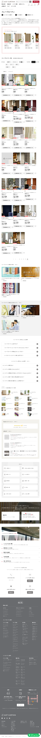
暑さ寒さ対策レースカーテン (23, 660)
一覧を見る (16, 264)
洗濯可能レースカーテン (18, 667)
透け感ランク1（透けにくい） (33, 660)
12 (23, 259)
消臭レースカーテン (23, 670)
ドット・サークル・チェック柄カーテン (25, 632)
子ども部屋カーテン (5, 637)
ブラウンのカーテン (15, 642)
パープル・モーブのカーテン (15, 635)
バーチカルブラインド (19, 611)
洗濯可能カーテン (34, 636)
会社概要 (3, 736)
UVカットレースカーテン (23, 681)
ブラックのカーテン (15, 651)
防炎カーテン (34, 634)
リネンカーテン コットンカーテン (5, 630)
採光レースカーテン (23, 673)
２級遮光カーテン (34, 628)
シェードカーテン (5, 614)
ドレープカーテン (11, 9)
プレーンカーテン (5, 624)
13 (25, 259)
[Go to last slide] (36, 692)
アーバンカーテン (5, 635)
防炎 (20, 118)
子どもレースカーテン (6, 669)
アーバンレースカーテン (6, 667)
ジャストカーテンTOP (5, 9)
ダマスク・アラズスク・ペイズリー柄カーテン (25, 638)
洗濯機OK (3, 92)
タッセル (30, 609)
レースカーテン (5, 611)
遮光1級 (26, 118)
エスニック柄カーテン (25, 641)
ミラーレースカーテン (18, 675)
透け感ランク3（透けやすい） (33, 664)
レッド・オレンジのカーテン (15, 625)
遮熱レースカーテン (18, 673)
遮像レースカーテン (18, 684)
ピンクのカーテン (15, 637)
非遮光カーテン (34, 633)
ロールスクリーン (18, 614)
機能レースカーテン (6, 670)
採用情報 (6, 736)
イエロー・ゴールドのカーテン (15, 627)
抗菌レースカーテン (18, 678)
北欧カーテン (5, 628)
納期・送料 (12, 729)
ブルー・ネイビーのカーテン (15, 632)
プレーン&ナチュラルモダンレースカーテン (7, 663)
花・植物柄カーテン (25, 635)
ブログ (8, 6)
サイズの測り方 (19, 14)
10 (19, 259)
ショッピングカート (4, 726)
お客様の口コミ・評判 (23, 721)
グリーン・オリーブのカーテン (15, 630)
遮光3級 (26, 170)
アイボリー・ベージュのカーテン (15, 639)
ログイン (35, 5)
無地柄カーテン (24, 624)
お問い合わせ (36, 1)
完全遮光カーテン (34, 631)
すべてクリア (11, 71)
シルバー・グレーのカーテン (15, 646)
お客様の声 (4, 6)
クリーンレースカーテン (23, 664)
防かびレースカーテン (18, 670)
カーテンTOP (13, 6)
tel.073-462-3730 (11, 577)
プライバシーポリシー (18, 736)
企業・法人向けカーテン (23, 722)
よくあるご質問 (13, 721)
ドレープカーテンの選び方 (8, 14)
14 (27, 259)
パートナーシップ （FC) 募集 (34, 726)
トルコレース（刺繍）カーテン (7, 660)
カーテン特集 (15, 4)
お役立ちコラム (21, 4)
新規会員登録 (3, 721)
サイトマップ (24, 736)
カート (38, 5)
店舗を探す (9, 4)
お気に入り (32, 5)
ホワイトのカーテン (15, 649)
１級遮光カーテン (34, 626)
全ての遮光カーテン (34, 625)
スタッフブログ (32, 725)
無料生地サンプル (30, 14)
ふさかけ (30, 611)
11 (21, 259)
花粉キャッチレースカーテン (23, 678)
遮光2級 (14, 119)
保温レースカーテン (18, 681)
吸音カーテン (34, 639)
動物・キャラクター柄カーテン (25, 644)
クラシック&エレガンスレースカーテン (7, 665)
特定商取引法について (11, 736)
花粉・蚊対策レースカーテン (18, 664)
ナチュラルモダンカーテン (5, 626)
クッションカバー (31, 614)
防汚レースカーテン (23, 675)
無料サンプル (13, 726)
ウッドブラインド (18, 609)
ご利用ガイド (13, 722)
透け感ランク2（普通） (32, 662)
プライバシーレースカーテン (18, 660)
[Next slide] (37, 692)
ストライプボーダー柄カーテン (25, 629)
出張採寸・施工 (32, 722)
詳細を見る (30, 580)
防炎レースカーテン (23, 667)
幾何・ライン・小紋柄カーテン (25, 626)
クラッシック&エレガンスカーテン (6, 633)
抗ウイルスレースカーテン (23, 684)
